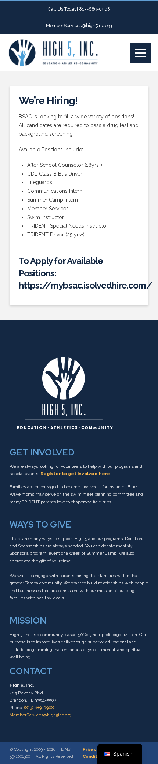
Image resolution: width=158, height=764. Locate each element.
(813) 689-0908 (39, 707)
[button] (140, 53)
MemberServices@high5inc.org (40, 714)
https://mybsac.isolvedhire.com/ (85, 285)
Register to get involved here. (75, 473)
